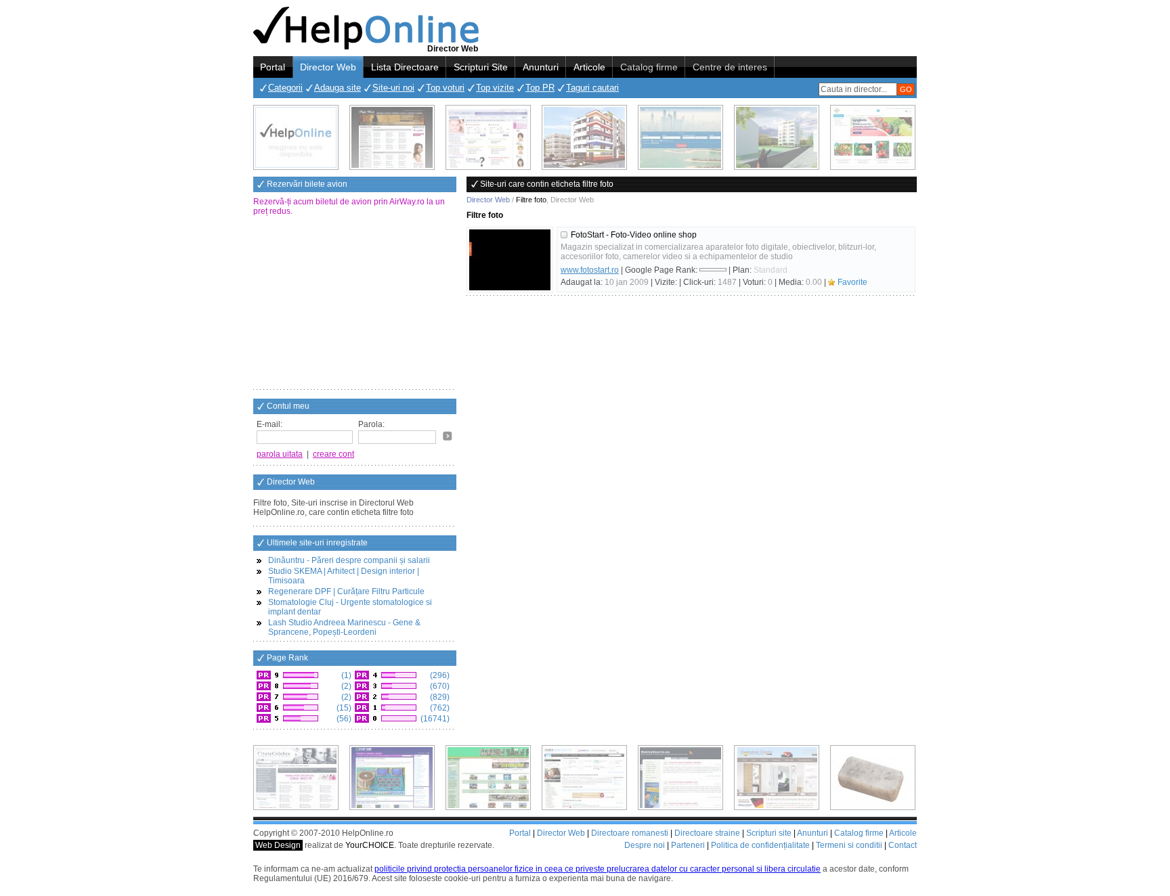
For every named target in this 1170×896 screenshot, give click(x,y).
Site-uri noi (393, 88)
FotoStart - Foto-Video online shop (634, 235)
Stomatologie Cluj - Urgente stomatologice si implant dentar (350, 607)
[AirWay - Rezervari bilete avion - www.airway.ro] (680, 137)
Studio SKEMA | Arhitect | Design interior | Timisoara (343, 575)
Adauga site (337, 88)
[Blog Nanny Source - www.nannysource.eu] (680, 777)
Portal (272, 67)
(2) (345, 686)
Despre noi (644, 845)
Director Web (328, 67)
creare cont (333, 454)
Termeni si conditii (849, 845)
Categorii (285, 88)
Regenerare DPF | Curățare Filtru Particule (346, 591)
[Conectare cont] (447, 436)
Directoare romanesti (629, 833)
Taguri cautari (592, 88)
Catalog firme (649, 67)
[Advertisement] (354, 303)
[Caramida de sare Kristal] (872, 777)
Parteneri (688, 845)
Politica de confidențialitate (760, 845)
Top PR (540, 88)
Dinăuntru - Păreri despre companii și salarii (349, 560)
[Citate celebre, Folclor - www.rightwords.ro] (392, 137)
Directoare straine (707, 833)
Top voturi (445, 88)
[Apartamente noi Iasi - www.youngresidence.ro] (584, 137)
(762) (439, 708)
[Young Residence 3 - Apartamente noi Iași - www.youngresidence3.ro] (776, 137)
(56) (342, 718)
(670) (439, 686)
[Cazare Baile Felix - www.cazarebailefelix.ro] (488, 777)
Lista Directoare (405, 67)
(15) (342, 708)
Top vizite (495, 88)
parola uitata (280, 454)
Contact (902, 845)
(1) (345, 675)
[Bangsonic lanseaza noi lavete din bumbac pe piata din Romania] (296, 137)
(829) (439, 697)
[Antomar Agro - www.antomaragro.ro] (872, 137)
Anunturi (541, 67)
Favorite (852, 282)
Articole (589, 67)
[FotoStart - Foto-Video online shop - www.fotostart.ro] (510, 260)
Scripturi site (769, 833)
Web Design (278, 845)
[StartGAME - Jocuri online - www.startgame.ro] (392, 777)
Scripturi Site (481, 67)
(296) (439, 675)
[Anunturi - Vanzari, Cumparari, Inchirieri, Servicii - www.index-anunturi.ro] (584, 777)
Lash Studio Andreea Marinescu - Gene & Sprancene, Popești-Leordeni (344, 627)
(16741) (434, 718)
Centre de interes (730, 67)
